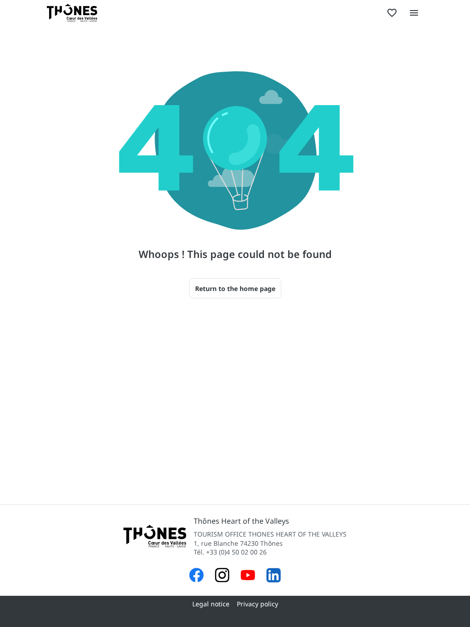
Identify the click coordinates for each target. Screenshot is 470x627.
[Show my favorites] (392, 12)
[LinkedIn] (273, 576)
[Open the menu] (414, 13)
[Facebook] (196, 576)
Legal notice (210, 603)
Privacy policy (257, 603)
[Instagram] (222, 576)
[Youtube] (248, 576)
